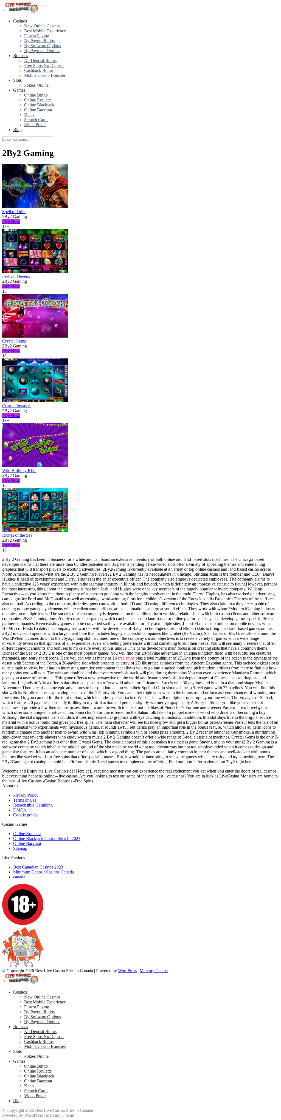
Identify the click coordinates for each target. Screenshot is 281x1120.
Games (19, 90)
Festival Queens (16, 276)
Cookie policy (25, 815)
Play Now (11, 221)
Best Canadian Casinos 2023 (38, 867)
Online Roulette (38, 100)
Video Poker (35, 124)
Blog (17, 129)
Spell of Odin (14, 211)
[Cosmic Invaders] (35, 400)
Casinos (20, 21)
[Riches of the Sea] (35, 530)
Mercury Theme (154, 970)
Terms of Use (24, 800)
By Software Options (42, 45)
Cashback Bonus (39, 70)
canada (19, 877)
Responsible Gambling (33, 805)
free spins (126, 658)
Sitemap (20, 848)
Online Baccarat (38, 110)
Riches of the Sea (17, 535)
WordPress (127, 970)
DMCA (20, 810)
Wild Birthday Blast (19, 470)
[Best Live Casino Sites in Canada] (21, 11)
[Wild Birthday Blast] (35, 465)
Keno (29, 114)
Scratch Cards (36, 119)
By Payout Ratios (39, 40)
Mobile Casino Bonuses (45, 75)
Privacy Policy (25, 795)
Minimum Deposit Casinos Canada (43, 872)
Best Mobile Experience (45, 31)
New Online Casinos (42, 26)
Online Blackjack (39, 105)
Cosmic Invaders (16, 405)
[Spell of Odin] (35, 206)
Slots (17, 80)
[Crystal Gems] (35, 336)
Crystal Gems (14, 341)
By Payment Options (42, 50)
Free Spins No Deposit (44, 65)
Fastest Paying (36, 35)
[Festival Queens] (35, 271)
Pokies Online (36, 85)
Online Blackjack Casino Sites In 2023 (46, 838)
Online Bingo (36, 95)
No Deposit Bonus (40, 60)
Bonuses (20, 55)
